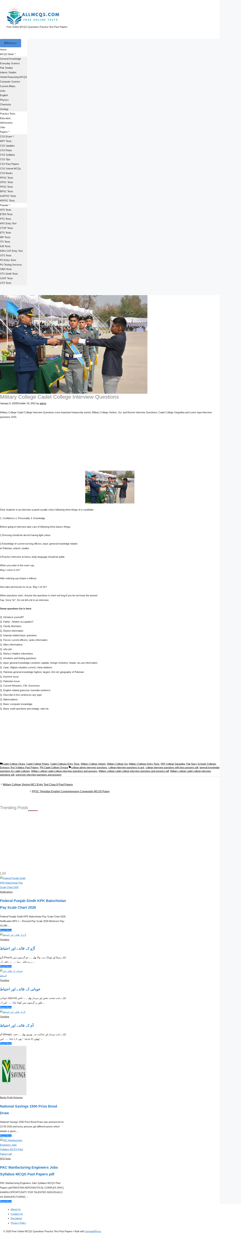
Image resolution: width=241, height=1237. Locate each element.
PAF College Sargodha (173, 763)
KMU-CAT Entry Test (11, 250)
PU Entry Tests (8, 260)
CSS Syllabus (7, 154)
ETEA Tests (6, 214)
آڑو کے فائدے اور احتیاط (17, 948)
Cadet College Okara (13, 763)
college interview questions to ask (126, 767)
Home (3, 49)
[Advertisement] (109, 446)
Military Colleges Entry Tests (144, 763)
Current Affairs (7, 86)
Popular (4, 205)
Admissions (6, 122)
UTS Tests (5, 282)
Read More (6, 930)
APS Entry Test (8, 223)
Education (5, 118)
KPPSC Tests (7, 200)
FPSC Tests (6, 186)
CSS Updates (7, 145)
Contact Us (17, 1214)
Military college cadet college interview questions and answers (64, 771)
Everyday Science (10, 63)
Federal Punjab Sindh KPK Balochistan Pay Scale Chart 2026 (33, 904)
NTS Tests (5, 209)
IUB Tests (5, 246)
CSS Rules (6, 150)
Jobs (2, 127)
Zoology (4, 109)
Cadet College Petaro (37, 763)
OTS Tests (5, 255)
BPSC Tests (6, 191)
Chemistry (5, 104)
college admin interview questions (89, 767)
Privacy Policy (18, 1223)
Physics (4, 99)
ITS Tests (5, 241)
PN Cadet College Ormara (54, 767)
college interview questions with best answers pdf (172, 767)
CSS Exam (6, 136)
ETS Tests (5, 232)
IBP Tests (5, 237)
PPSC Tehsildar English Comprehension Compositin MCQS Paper (71, 791)
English (4, 95)
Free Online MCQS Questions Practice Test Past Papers (37, 26)
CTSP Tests (6, 228)
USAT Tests (6, 278)
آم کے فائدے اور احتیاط (17, 1025)
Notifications (6, 892)
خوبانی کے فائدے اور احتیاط (20, 989)
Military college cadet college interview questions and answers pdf (134, 771)
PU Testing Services (11, 264)
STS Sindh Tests (9, 273)
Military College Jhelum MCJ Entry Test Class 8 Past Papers (38, 784)
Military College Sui (117, 763)
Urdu (2, 90)
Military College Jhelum (93, 763)
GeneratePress (93, 1231)
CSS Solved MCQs (10, 168)
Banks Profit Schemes (11, 1097)
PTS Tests (5, 218)
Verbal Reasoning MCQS (13, 77)
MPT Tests (6, 141)
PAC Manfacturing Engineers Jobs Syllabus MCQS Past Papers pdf (29, 1170)
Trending (4, 939)
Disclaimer (16, 1218)
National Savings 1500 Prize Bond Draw (28, 1109)
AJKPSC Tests (8, 196)
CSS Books (6, 173)
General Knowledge (10, 58)
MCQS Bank (7, 54)
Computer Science (10, 81)
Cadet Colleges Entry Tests (65, 763)
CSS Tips (5, 159)
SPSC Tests (6, 182)
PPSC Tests (6, 177)
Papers (4, 131)
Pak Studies (6, 67)
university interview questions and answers (38, 774)
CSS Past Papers (9, 164)
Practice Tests (7, 113)
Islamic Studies (8, 72)
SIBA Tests (6, 269)
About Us (16, 1209)
